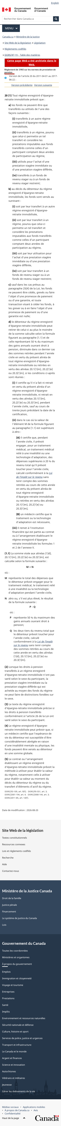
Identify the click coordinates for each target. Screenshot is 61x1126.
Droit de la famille (11, 898)
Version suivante (43, 85)
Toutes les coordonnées (15, 950)
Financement (9, 911)
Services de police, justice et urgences (22, 1038)
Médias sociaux (10, 1107)
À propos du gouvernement (17, 964)
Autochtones (9, 1071)
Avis (36, 1110)
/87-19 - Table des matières (22, 55)
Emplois (6, 971)
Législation (40, 42)
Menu (12, 28)
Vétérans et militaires (13, 1078)
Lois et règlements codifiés (16, 851)
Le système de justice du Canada (19, 918)
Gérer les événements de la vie (18, 1091)
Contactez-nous (10, 871)
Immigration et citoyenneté (16, 978)
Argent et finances (12, 1058)
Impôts (6, 1011)
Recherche (7, 857)
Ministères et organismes (16, 957)
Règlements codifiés (15, 48)
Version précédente (21, 85)
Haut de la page (11, 1118)
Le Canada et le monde (14, 1051)
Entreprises (8, 991)
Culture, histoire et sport (15, 1031)
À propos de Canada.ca (17, 1110)
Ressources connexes (13, 844)
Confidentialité (12, 1113)
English (55, 3)
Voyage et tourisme (12, 985)
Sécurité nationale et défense (17, 1024)
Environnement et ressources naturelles (23, 1018)
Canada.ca (7, 36)
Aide (4, 864)
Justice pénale (9, 904)
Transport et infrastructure (16, 1044)
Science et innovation (13, 1064)
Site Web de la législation (18, 42)
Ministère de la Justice (28, 36)
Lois (4, 924)
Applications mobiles (34, 1107)
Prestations (8, 998)
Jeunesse (7, 1084)
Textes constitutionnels (14, 837)
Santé (5, 1005)
